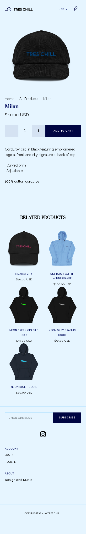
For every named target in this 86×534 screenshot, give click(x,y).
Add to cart (63, 130)
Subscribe (67, 417)
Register (11, 461)
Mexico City (23, 273)
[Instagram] (43, 434)
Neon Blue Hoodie (24, 387)
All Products (28, 99)
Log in (9, 454)
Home (9, 99)
